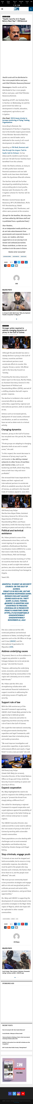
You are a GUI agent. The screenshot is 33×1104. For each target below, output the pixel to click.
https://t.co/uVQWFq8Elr (16, 613)
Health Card (23, 256)
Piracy (13, 918)
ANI (4, 23)
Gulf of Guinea (6, 918)
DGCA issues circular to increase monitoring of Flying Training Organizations (15, 120)
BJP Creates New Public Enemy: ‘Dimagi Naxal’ (14, 1047)
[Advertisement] (16, 59)
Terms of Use (15, 2)
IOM (11, 647)
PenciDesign (16, 1102)
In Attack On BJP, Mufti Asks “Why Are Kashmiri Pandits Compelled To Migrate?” (16, 313)
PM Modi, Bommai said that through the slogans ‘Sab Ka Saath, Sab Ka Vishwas (15, 150)
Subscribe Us (21, 2)
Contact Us (27, 2)
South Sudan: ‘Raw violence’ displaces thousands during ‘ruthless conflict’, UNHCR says (16, 972)
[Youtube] (23, 1093)
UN (17, 918)
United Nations (5, 325)
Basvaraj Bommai (7, 256)
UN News (6, 334)
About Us (2, 2)
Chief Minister (16, 256)
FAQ (31, 1)
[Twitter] (14, 1093)
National (4, 16)
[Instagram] (18, 1093)
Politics (8, 16)
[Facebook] (10, 1093)
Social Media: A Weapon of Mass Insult (12, 1033)
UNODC (9, 603)
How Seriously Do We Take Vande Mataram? (13, 1030)
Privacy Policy (8, 2)
